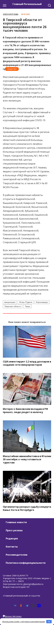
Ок (49, 621)
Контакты (12, 546)
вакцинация (9, 302)
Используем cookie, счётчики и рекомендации (23, 621)
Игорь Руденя (25, 302)
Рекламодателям (16, 554)
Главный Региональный (27, 4)
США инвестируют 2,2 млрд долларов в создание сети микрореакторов (27, 363)
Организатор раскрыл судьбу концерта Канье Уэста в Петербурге (27, 508)
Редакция (12, 538)
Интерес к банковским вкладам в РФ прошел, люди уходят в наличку (25, 410)
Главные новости (16, 522)
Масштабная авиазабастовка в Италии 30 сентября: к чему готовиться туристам (27, 459)
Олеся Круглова (10, 14)
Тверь (27, 306)
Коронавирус (42, 302)
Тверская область (12, 306)
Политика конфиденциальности (26, 562)
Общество (12, 69)
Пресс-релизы (14, 530)
